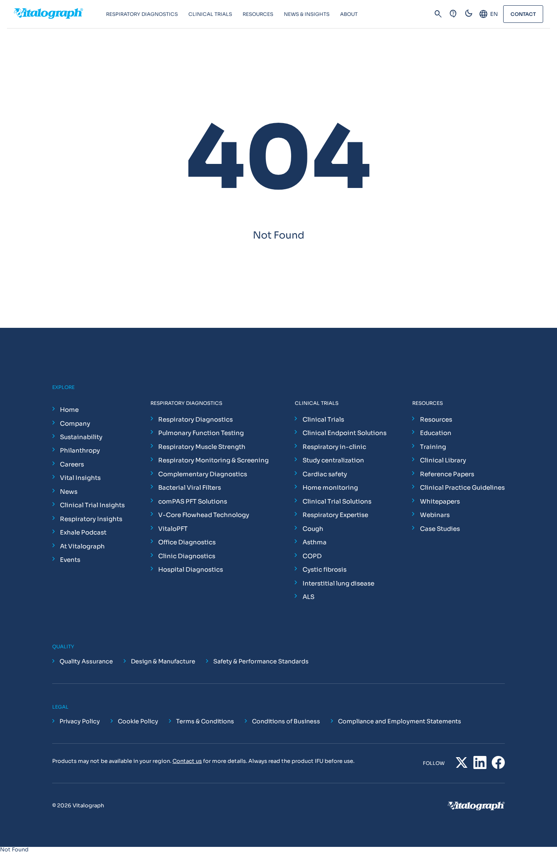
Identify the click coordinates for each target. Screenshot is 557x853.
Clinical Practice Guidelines (462, 487)
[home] (60, 14)
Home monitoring (330, 487)
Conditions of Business (286, 721)
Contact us (187, 761)
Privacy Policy (80, 721)
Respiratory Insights (91, 519)
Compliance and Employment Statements (399, 721)
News (68, 491)
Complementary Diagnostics (202, 474)
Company (75, 423)
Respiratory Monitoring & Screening (213, 460)
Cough (313, 529)
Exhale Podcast (83, 532)
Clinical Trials (323, 419)
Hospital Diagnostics (190, 569)
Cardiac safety (325, 474)
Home (69, 409)
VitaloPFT (173, 529)
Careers (72, 464)
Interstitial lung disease (338, 583)
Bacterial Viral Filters (189, 487)
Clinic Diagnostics (186, 556)
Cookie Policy (138, 721)
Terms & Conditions (205, 721)
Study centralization (333, 460)
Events (70, 560)
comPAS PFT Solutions (192, 501)
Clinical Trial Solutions (337, 501)
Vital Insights (80, 478)
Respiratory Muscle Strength (201, 447)
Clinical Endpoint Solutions (345, 433)
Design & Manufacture (163, 661)
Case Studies (440, 529)
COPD (312, 556)
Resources (436, 419)
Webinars (435, 515)
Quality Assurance (86, 661)
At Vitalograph (82, 546)
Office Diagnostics (187, 542)
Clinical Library (443, 460)
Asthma (315, 542)
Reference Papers (447, 474)
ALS (308, 597)
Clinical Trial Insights (92, 505)
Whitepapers (440, 501)
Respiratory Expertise (335, 515)
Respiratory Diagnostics (195, 419)
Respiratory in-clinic (334, 447)
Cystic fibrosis (325, 569)
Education (435, 433)
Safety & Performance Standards (261, 661)
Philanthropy (80, 450)
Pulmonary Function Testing (201, 433)
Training (433, 447)
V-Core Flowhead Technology (203, 515)
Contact (523, 14)
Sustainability (81, 437)
